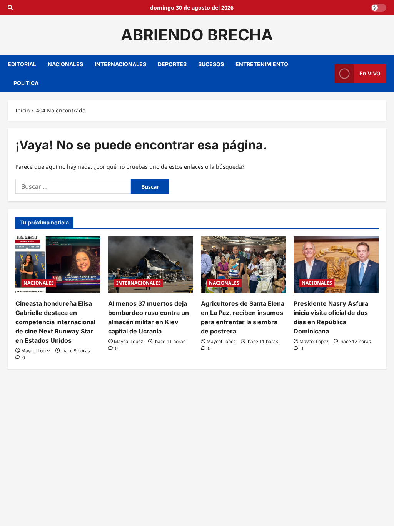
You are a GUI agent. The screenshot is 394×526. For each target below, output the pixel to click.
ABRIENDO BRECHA (197, 34)
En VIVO (370, 73)
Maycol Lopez (35, 350)
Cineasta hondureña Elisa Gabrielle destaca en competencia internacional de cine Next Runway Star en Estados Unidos (55, 322)
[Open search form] (10, 7)
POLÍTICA (25, 83)
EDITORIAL (22, 64)
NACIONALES (65, 64)
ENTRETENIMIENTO (261, 64)
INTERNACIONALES (120, 64)
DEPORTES (172, 64)
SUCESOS (211, 64)
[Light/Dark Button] (378, 8)
